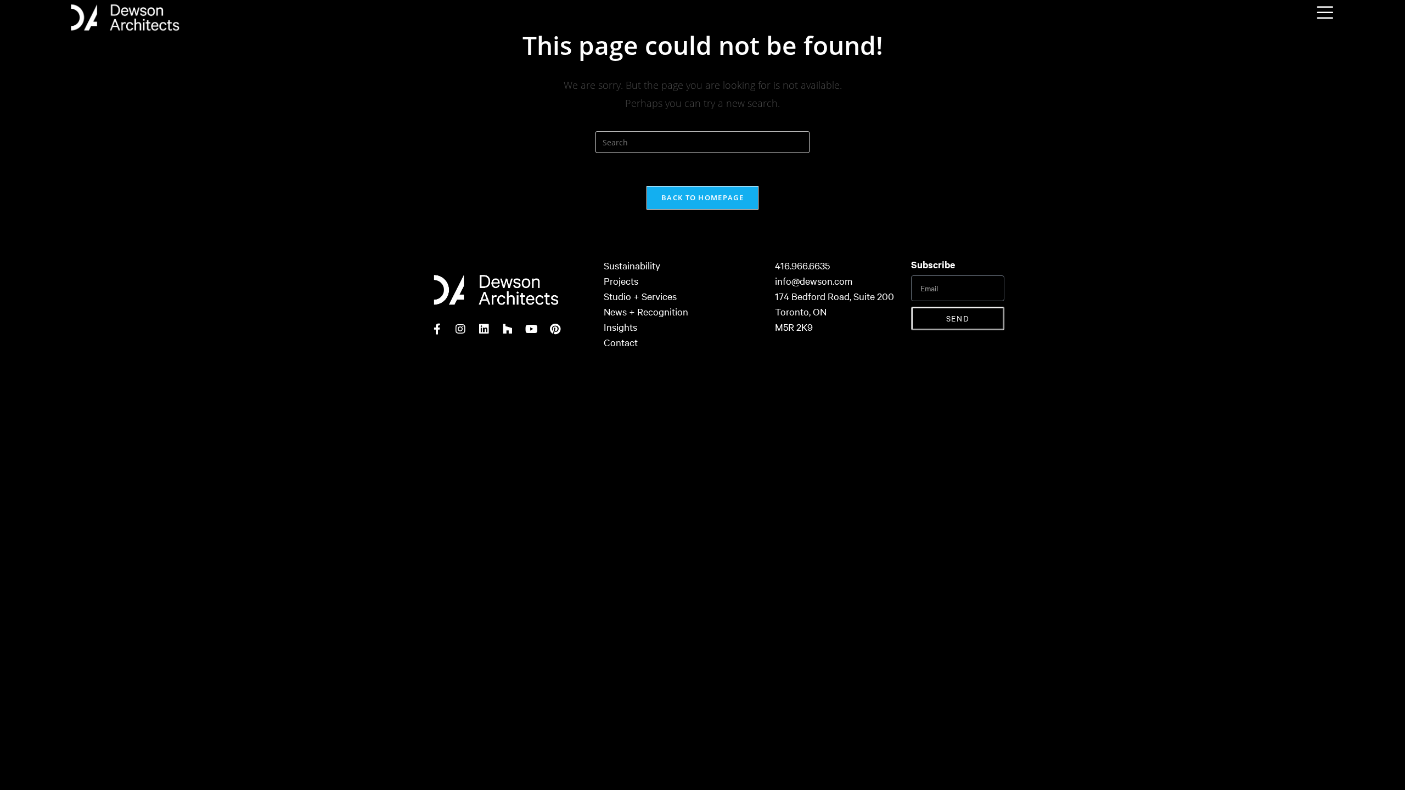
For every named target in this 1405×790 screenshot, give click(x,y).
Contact (621, 342)
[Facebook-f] (437, 329)
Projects (621, 280)
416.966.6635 (802, 265)
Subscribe (933, 264)
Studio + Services (640, 296)
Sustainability (632, 265)
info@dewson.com (813, 280)
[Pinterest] (555, 329)
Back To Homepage (702, 197)
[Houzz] (507, 329)
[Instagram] (460, 329)
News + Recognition (646, 311)
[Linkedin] (484, 329)
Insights (620, 326)
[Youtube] (531, 329)
